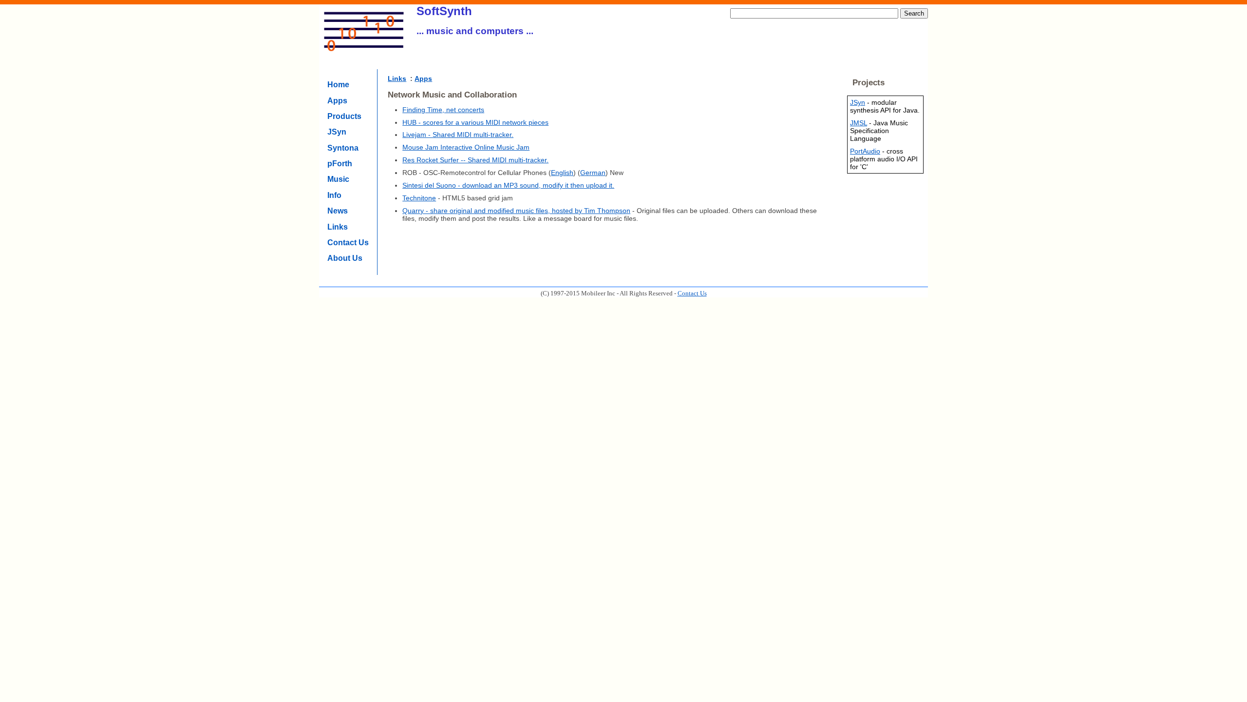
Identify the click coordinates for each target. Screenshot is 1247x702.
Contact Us (348, 242)
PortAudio (865, 151)
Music (338, 179)
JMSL (858, 123)
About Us (344, 258)
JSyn (336, 132)
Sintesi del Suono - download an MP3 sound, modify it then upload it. (508, 185)
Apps (337, 101)
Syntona (343, 148)
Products (344, 116)
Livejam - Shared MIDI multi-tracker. (457, 134)
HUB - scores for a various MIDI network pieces (475, 122)
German (592, 172)
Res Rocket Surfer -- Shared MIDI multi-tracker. (475, 160)
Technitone (419, 198)
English (562, 172)
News (337, 211)
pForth (339, 163)
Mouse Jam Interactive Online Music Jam (465, 147)
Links (337, 227)
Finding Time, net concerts (443, 110)
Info (334, 195)
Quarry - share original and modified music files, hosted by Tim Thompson (516, 210)
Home (338, 84)
